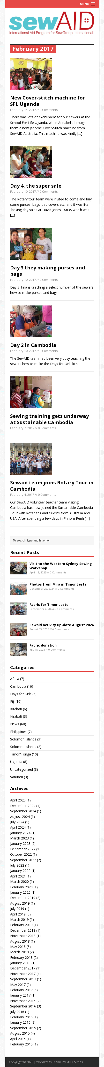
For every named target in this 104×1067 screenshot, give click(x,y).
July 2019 (17, 908)
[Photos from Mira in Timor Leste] (18, 592)
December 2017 (22, 968)
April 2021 (18, 876)
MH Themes (75, 1062)
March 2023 (19, 838)
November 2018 (23, 935)
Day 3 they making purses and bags (47, 270)
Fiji (12, 701)
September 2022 (23, 860)
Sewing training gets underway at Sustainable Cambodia (49, 419)
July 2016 (17, 1011)
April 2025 (18, 800)
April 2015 (18, 1039)
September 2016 (23, 1006)
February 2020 (21, 887)
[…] (79, 133)
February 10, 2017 (23, 191)
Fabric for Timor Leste (49, 604)
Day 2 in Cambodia (33, 345)
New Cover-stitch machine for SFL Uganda (47, 100)
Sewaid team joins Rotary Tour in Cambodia (52, 485)
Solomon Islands (23, 739)
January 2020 (20, 892)
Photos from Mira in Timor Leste (58, 584)
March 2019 (19, 919)
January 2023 (20, 843)
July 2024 (17, 822)
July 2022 (17, 865)
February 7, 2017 (22, 428)
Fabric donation (43, 645)
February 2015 (21, 1044)
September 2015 (23, 1028)
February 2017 (21, 990)
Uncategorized (21, 769)
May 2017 (18, 984)
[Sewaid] (52, 33)
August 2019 (20, 903)
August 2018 (20, 941)
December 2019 (22, 897)
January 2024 (20, 833)
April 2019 (18, 914)
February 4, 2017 (22, 494)
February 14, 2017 (23, 109)
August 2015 (20, 1033)
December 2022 (22, 849)
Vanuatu (16, 777)
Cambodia (18, 686)
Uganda (16, 761)
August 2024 (20, 816)
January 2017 (20, 995)
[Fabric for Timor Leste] (18, 612)
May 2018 (18, 946)
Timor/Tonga (20, 754)
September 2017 (23, 979)
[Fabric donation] (18, 653)
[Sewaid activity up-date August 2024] (18, 633)
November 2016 (23, 1000)
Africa (14, 678)
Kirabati (16, 709)
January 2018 (20, 962)
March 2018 (19, 952)
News (14, 724)
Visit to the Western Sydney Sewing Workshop (61, 565)
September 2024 (23, 811)
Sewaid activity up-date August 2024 (62, 625)
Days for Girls (20, 694)
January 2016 (20, 1022)
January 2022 (20, 870)
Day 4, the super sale (35, 186)
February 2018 (21, 957)
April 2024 (18, 827)
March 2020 (19, 881)
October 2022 (21, 854)
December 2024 (22, 805)
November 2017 (23, 973)
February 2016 (21, 1017)
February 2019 (21, 924)
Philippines (18, 731)
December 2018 (22, 930)
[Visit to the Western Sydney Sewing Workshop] (18, 571)
